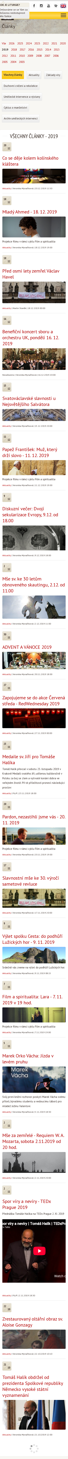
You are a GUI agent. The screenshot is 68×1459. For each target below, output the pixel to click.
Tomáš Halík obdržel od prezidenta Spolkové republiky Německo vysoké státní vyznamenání (32, 1386)
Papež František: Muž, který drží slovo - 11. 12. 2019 (29, 452)
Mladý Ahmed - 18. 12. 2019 (29, 212)
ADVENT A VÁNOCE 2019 (27, 647)
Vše (4, 43)
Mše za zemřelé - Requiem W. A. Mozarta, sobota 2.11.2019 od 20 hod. (33, 1141)
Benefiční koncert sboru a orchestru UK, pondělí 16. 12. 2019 (30, 337)
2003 (22, 62)
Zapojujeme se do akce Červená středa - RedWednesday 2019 (33, 701)
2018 (14, 49)
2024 (29, 43)
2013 (56, 49)
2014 (48, 49)
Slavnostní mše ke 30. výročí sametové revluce (30, 881)
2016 (31, 49)
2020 (63, 43)
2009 (30, 55)
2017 (22, 49)
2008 (39, 55)
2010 (22, 55)
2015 (39, 49)
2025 (20, 43)
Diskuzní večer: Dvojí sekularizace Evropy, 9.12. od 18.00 (30, 515)
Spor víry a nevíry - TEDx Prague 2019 (26, 1204)
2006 (56, 55)
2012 (5, 55)
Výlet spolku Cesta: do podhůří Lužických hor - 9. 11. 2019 (32, 939)
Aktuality (6, 188)
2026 (12, 43)
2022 (46, 43)
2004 (13, 62)
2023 (37, 43)
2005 (5, 62)
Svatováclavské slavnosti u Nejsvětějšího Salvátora (29, 401)
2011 (13, 55)
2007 (47, 55)
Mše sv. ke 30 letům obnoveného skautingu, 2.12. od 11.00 (33, 585)
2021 (54, 43)
